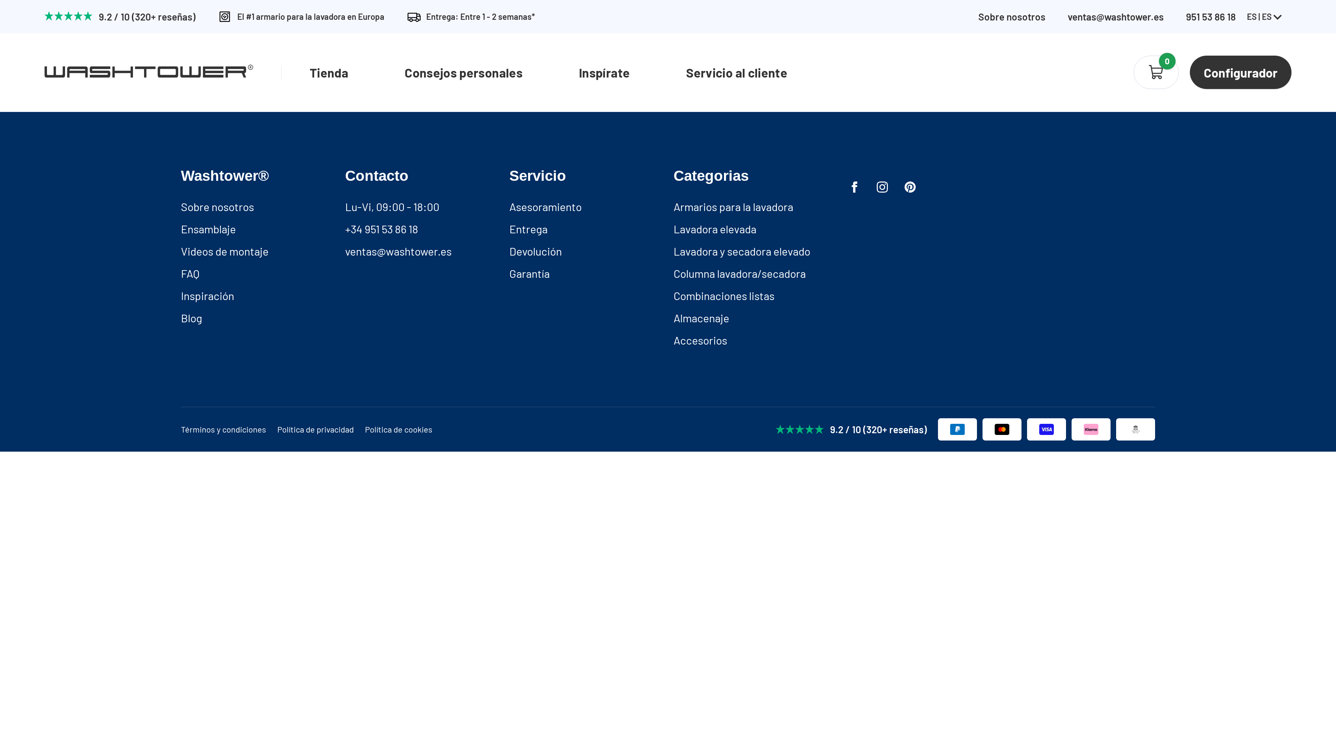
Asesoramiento (545, 206)
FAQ (190, 273)
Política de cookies (398, 429)
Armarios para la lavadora (733, 206)
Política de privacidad (315, 429)
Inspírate (604, 72)
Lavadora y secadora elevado (742, 251)
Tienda (329, 72)
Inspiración (207, 295)
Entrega (528, 228)
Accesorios (700, 340)
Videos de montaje (225, 251)
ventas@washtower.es (1116, 17)
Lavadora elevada (715, 228)
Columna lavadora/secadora (740, 273)
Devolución (535, 251)
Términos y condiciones (223, 429)
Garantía (529, 273)
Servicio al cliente (736, 72)
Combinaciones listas (724, 295)
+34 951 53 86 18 (381, 228)
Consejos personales (464, 72)
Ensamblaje (208, 228)
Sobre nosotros (1011, 17)
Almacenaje (701, 317)
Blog (191, 317)
